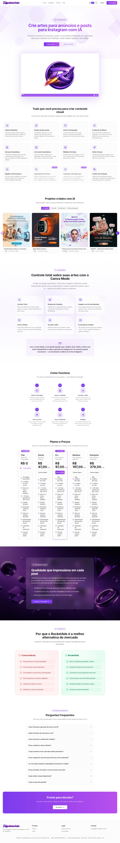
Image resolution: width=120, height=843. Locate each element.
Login (33, 831)
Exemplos (51, 3)
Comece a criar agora (40, 601)
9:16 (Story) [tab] (61, 208)
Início (44, 3)
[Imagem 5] (75, 245)
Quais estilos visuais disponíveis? (40, 776)
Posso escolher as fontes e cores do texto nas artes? (47, 770)
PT (92, 2)
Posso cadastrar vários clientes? (39, 745)
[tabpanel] (60, 233)
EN (96, 2)
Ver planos (59, 807)
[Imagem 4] (74, 245)
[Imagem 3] (73, 245)
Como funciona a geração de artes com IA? (43, 727)
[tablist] (60, 208)
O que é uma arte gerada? (37, 782)
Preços (58, 3)
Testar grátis (112, 3)
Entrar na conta (68, 44)
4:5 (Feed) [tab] (45, 208)
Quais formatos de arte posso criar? (41, 733)
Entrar (102, 3)
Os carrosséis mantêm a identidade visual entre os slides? (48, 764)
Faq (64, 3)
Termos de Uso (65, 828)
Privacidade (64, 831)
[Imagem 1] (70, 245)
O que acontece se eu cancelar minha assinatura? (46, 751)
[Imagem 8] (79, 245)
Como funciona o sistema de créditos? (41, 739)
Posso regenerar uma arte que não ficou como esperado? (48, 757)
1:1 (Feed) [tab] (53, 208)
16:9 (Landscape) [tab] (72, 208)
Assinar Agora (42, 472)
